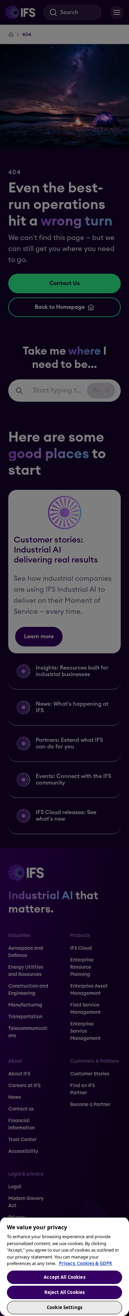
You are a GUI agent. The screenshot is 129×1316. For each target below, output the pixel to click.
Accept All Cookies (64, 1277)
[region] (64, 1266)
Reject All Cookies (64, 1292)
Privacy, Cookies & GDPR (85, 1263)
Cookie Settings (64, 1307)
